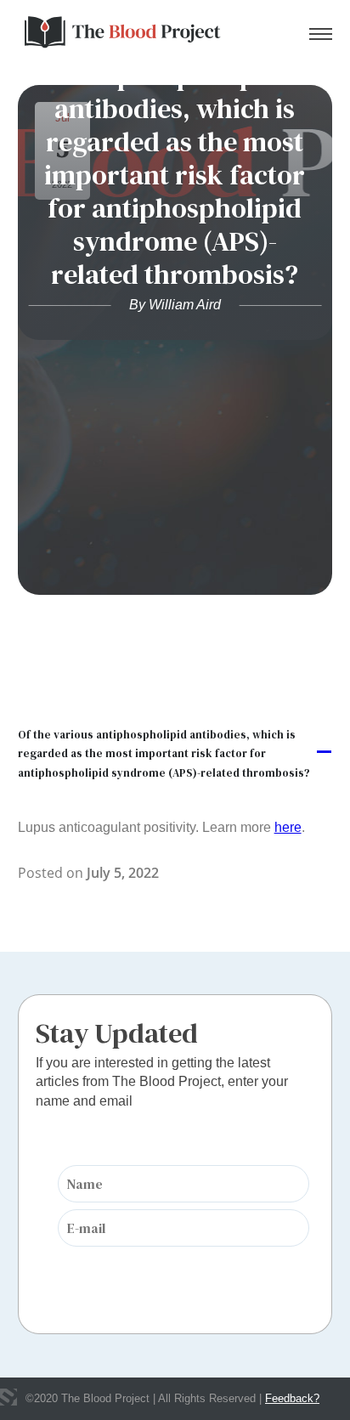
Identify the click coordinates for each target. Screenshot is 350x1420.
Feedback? (292, 1398)
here (288, 827)
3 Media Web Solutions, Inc (8, 1397)
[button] (175, 752)
